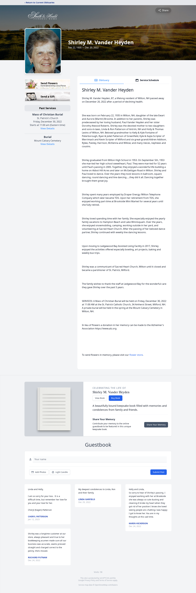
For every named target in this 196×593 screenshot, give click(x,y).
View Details (47, 128)
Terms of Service (105, 580)
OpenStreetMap (101, 585)
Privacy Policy (90, 580)
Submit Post (158, 472)
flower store (136, 354)
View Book (100, 398)
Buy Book (115, 398)
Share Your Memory (156, 424)
